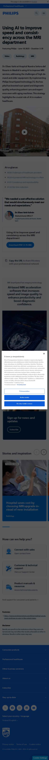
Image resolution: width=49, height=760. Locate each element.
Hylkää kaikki (24, 397)
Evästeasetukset (25, 391)
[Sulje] (44, 353)
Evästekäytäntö (21, 384)
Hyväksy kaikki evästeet (24, 403)
